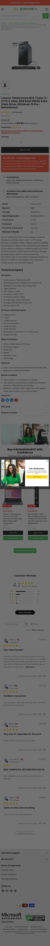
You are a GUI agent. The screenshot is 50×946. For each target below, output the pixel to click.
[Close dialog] (47, 461)
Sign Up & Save (36, 476)
